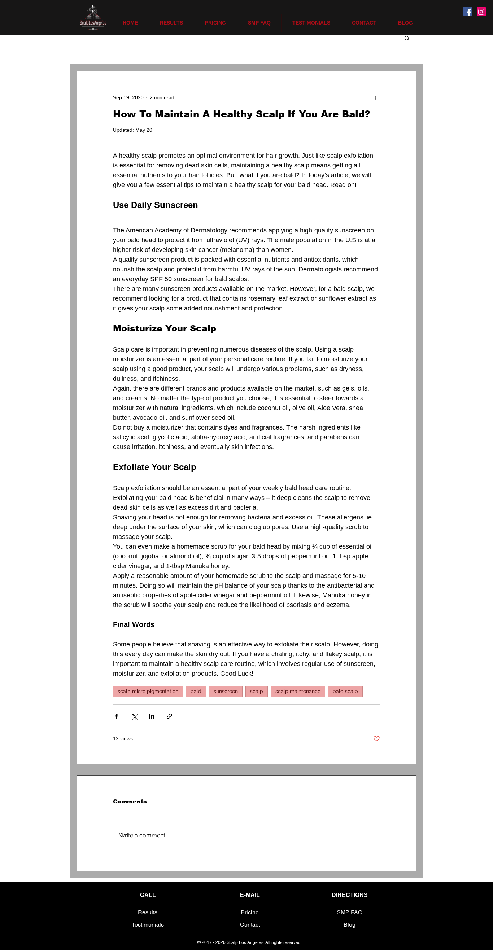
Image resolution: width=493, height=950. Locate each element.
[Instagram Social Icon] (481, 11)
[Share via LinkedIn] (151, 716)
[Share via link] (169, 716)
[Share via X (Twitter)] (134, 716)
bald (196, 691)
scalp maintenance (297, 691)
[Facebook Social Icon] (467, 11)
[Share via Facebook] (116, 716)
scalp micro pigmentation (148, 691)
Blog (349, 924)
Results (147, 912)
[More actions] (375, 97)
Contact (250, 924)
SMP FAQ (349, 912)
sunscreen (226, 691)
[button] (406, 38)
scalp (256, 691)
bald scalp (345, 691)
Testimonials (148, 924)
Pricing (250, 912)
